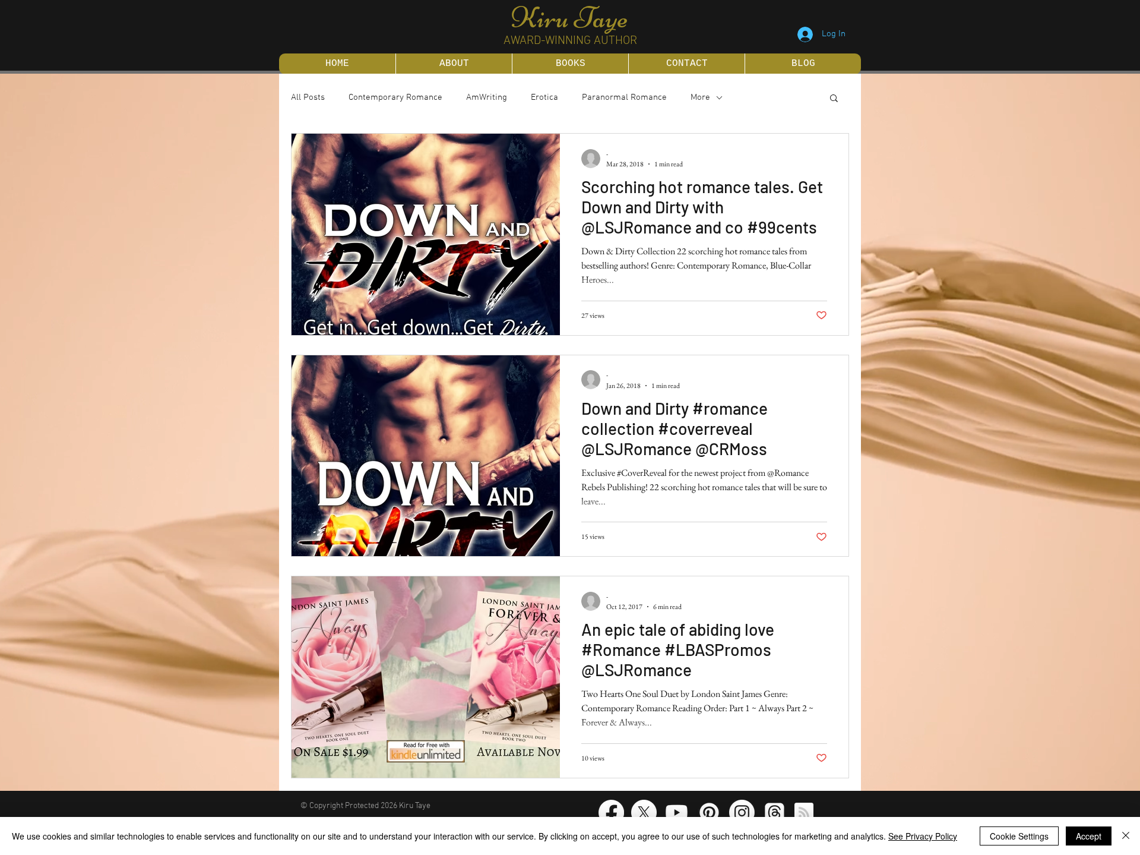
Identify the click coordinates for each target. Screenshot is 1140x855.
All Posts (308, 97)
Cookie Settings (1019, 836)
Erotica (544, 97)
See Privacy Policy (922, 836)
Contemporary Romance (395, 97)
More (700, 97)
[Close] (1126, 835)
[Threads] (774, 812)
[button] (834, 99)
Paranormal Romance (624, 97)
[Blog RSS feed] (803, 813)
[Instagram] (742, 812)
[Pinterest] (709, 812)
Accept (1088, 836)
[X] (644, 812)
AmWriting (486, 97)
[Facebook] (611, 812)
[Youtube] (676, 812)
